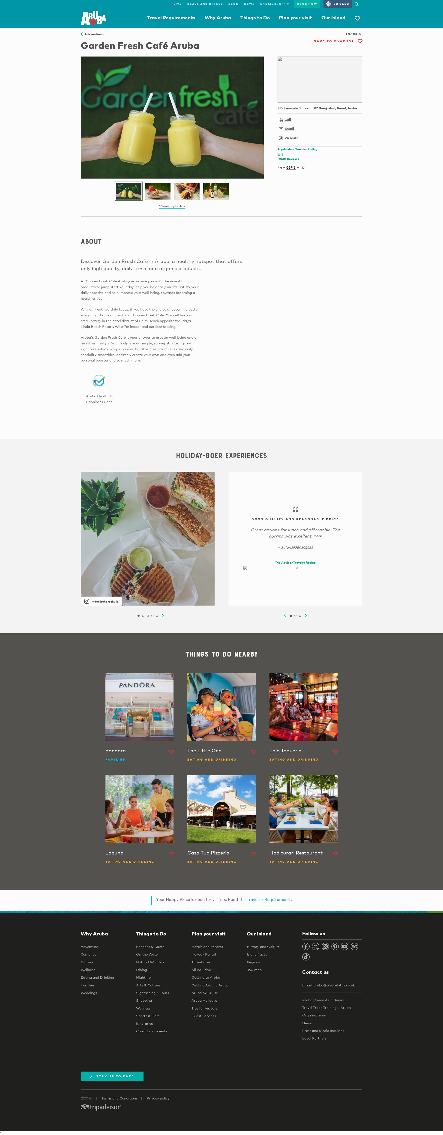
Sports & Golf (147, 1016)
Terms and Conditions (120, 1098)
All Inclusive (201, 970)
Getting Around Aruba (210, 985)
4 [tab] (152, 616)
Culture (87, 962)
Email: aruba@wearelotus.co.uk (328, 985)
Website (291, 138)
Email (289, 128)
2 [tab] (143, 616)
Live (176, 4)
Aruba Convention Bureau (323, 1000)
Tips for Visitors (204, 1008)
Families (88, 985)
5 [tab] (157, 616)
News (249, 4)
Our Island (333, 18)
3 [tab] (147, 616)
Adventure (89, 946)
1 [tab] (138, 616)
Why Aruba (218, 18)
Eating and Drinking (97, 977)
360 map (254, 970)
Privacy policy (158, 1098)
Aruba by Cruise (205, 993)
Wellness (88, 970)
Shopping (144, 1000)
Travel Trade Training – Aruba (326, 1007)
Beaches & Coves (150, 946)
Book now (307, 4)
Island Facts (257, 954)
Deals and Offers (205, 4)
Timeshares (201, 962)
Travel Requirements (171, 18)
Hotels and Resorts (207, 946)
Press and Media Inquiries (323, 1030)
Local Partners (314, 1038)
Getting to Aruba (206, 977)
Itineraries (144, 1023)
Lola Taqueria (285, 750)
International (93, 34)
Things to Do (255, 18)
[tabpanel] (148, 539)
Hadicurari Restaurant (296, 853)
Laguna (114, 853)
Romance (88, 954)
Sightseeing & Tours (152, 993)
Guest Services (204, 1016)
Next (162, 615)
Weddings (89, 993)
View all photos (172, 206)
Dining (141, 970)
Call (287, 119)
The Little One (204, 750)
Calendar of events (151, 1031)
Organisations (314, 1015)
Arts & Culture (148, 985)
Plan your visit (295, 18)
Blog (233, 4)
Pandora (115, 750)
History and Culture (263, 946)
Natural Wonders (150, 962)
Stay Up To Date (115, 1076)
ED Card (341, 4)
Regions (253, 962)
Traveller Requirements (269, 899)
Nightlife (143, 977)
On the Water (147, 954)
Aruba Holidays (204, 1000)
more (318, 536)
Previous (285, 615)
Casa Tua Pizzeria (208, 853)
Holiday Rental (204, 954)
